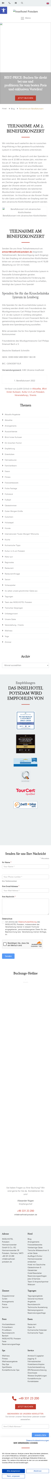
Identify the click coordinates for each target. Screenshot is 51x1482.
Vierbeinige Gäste (35, 1248)
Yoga (7, 636)
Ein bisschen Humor (13, 443)
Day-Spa (5, 1364)
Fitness (7, 477)
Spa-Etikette (7, 1367)
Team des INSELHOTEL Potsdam (18, 602)
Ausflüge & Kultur (35, 1256)
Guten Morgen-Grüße (14, 511)
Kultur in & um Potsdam (33, 392)
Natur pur (9, 557)
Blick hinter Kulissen (13, 437)
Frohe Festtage (11, 488)
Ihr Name (6, 862)
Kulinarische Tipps (12, 545)
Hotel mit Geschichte (36, 1265)
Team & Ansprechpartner (38, 1282)
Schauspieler (10, 585)
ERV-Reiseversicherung (37, 1370)
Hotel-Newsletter (35, 1273)
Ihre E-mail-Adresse (10, 886)
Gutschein (9, 517)
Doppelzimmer (8, 1296)
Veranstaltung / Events (25, 395)
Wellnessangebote (9, 1361)
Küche (7, 540)
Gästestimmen (11, 506)
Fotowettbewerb (11, 483)
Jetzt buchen (25, 98)
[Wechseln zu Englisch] (48, 3)
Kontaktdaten (33, 1381)
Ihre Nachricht (9, 897)
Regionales (9, 562)
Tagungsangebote (35, 1296)
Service (5, 1307)
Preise (4, 1304)
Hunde (7, 528)
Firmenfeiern (7, 1327)
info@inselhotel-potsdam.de (25, 1215)
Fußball (8, 500)
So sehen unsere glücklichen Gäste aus (21, 591)
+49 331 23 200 (25, 1210)
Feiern (7, 471)
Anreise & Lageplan (36, 1356)
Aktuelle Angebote (12, 414)
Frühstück (9, 494)
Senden (8, 956)
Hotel (4, 109)
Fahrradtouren (11, 460)
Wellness (8, 631)
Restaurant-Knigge (12, 574)
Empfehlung (10, 449)
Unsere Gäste (10, 619)
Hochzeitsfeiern (8, 1324)
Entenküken (9, 454)
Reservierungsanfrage (37, 1313)
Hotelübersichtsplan (36, 1364)
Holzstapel (9, 523)
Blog (13, 109)
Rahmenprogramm (35, 1310)
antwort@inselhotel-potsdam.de (17, 252)
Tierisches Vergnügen (14, 608)
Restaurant (9, 568)
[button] (3, 10)
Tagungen (9, 597)
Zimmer (8, 642)
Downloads (32, 1373)
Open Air (31, 1327)
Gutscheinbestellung (36, 1367)
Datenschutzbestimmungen (37, 1440)
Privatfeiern (7, 1330)
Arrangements (10, 426)
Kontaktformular (34, 1379)
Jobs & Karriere (34, 1279)
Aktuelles (36, 388)
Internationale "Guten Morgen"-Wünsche (22, 534)
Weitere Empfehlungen (37, 1376)
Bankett (5, 1336)
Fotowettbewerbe (35, 1245)
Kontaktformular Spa (10, 1370)
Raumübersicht (34, 1304)
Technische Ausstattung (37, 1307)
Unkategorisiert (11, 614)
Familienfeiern (11, 466)
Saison (7, 579)
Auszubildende (11, 432)
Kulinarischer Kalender (37, 1330)
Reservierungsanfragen (37, 1276)
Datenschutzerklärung (27, 922)
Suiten (4, 1299)
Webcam (31, 1285)
